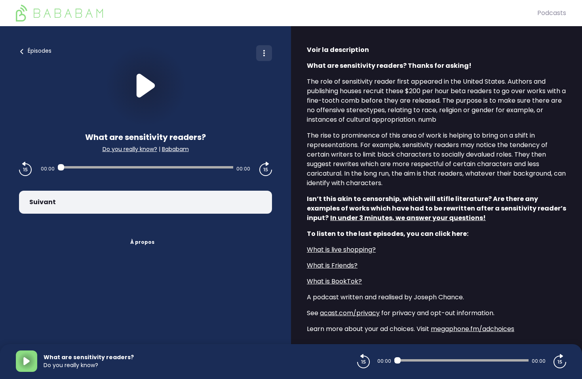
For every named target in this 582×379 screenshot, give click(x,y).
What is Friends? (332, 265)
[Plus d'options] (264, 53)
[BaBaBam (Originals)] (276, 13)
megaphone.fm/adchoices (472, 328)
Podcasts (551, 12)
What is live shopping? (341, 249)
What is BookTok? (334, 281)
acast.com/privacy (350, 313)
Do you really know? (130, 149)
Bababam (175, 149)
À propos (142, 242)
